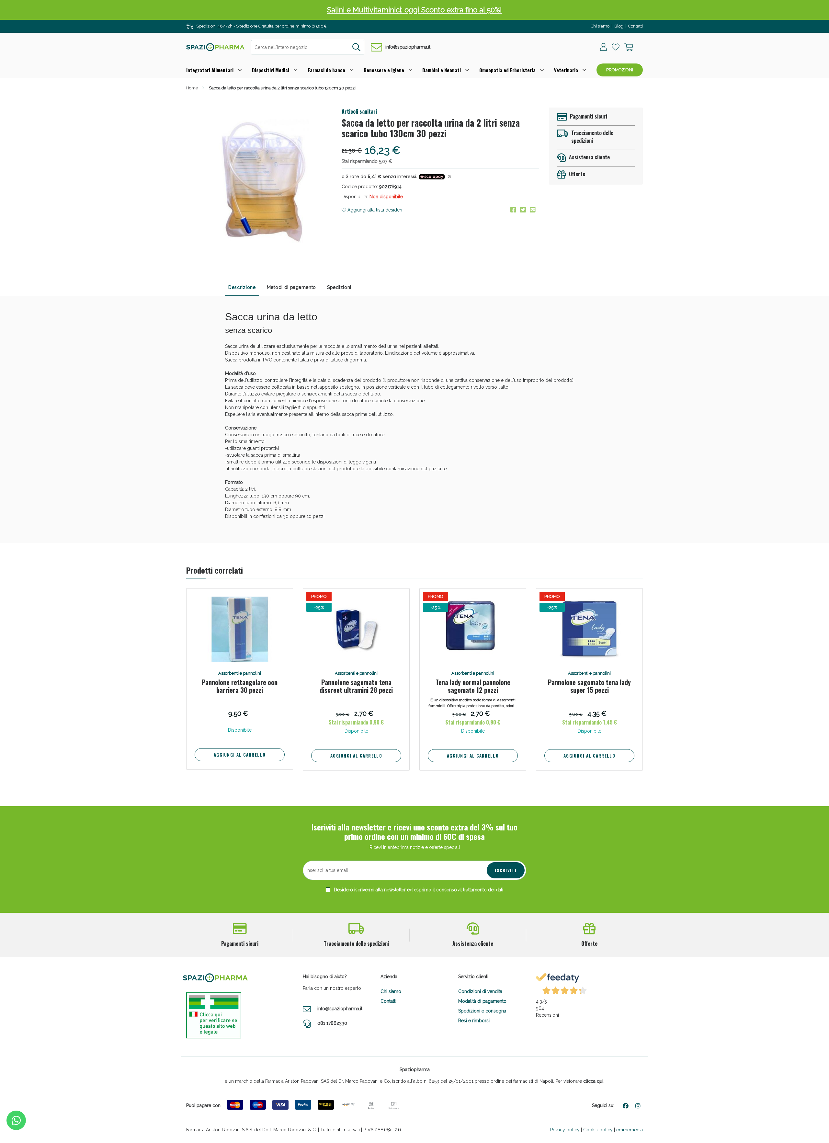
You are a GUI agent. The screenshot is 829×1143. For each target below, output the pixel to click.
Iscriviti (506, 870)
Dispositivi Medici (270, 70)
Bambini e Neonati (441, 70)
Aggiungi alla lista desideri (374, 209)
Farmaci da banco (326, 70)
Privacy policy (565, 1129)
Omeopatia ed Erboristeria (507, 70)
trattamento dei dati (483, 889)
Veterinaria (566, 70)
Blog (618, 26)
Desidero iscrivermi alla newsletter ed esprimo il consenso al (418, 889)
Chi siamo (600, 26)
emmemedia (629, 1129)
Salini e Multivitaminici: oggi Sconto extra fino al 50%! (414, 10)
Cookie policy (598, 1129)
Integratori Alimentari (209, 70)
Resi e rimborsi (474, 1020)
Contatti (635, 26)
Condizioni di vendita (480, 991)
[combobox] (307, 47)
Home (192, 88)
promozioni (619, 69)
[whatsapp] (16, 1120)
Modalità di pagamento (482, 1001)
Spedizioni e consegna (482, 1010)
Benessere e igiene (384, 70)
